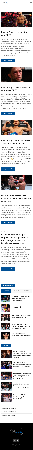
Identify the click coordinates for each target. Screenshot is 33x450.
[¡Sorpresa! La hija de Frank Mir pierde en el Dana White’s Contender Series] (5, 298)
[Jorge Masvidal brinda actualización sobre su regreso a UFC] (5, 335)
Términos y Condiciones (9, 411)
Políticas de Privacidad (8, 415)
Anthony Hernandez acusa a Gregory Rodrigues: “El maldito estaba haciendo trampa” (21, 326)
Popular (16, 291)
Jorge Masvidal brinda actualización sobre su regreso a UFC (21, 335)
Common (26, 291)
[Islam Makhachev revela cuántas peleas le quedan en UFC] (5, 317)
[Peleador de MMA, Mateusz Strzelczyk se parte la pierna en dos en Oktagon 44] (6, 397)
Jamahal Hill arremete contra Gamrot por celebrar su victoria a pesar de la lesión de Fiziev (22, 386)
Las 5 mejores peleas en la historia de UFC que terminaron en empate (16, 199)
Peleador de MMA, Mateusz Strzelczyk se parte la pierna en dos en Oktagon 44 (22, 397)
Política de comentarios (9, 408)
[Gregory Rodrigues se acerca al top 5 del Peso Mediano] (5, 308)
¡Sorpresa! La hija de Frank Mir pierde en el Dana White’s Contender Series (20, 298)
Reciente (6, 291)
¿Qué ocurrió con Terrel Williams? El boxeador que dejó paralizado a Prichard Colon (22, 364)
